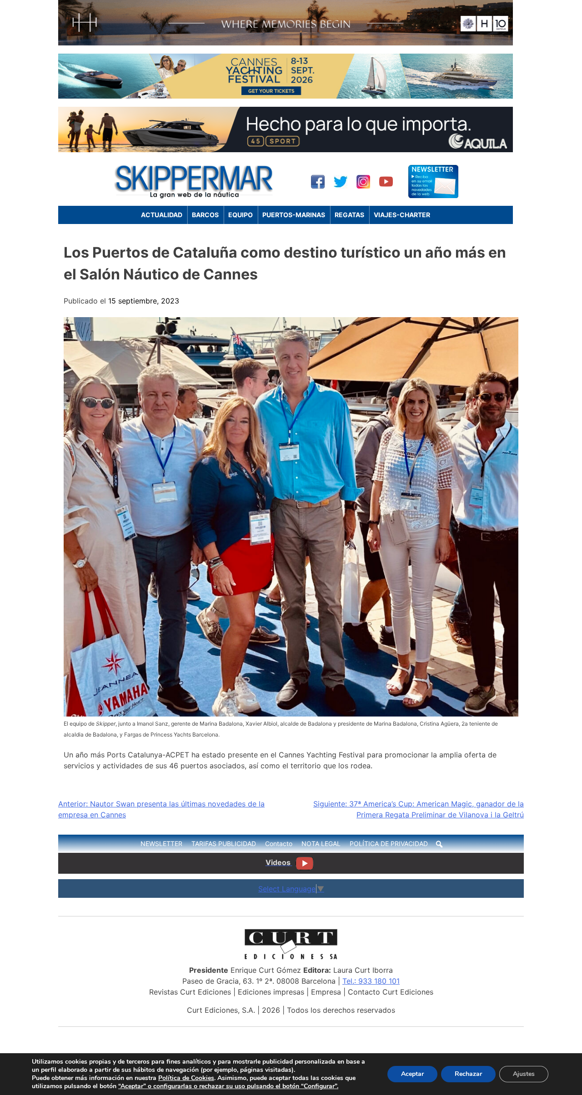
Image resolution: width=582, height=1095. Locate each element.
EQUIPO (240, 215)
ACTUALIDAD (161, 215)
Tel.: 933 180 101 (371, 981)
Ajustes (524, 1074)
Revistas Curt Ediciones (190, 991)
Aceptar (412, 1074)
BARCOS (205, 215)
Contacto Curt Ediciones (390, 991)
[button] (439, 844)
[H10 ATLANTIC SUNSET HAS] (285, 42)
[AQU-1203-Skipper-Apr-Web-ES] (285, 149)
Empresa (326, 991)
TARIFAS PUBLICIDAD (223, 843)
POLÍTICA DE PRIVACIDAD (389, 843)
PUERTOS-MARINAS (293, 215)
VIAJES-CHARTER (402, 215)
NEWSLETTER (161, 843)
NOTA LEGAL (321, 843)
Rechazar (468, 1074)
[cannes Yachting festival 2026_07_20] (285, 95)
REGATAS (349, 215)
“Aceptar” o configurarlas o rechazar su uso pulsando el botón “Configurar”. (228, 1086)
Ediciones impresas (271, 991)
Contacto (278, 843)
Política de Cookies (186, 1078)
